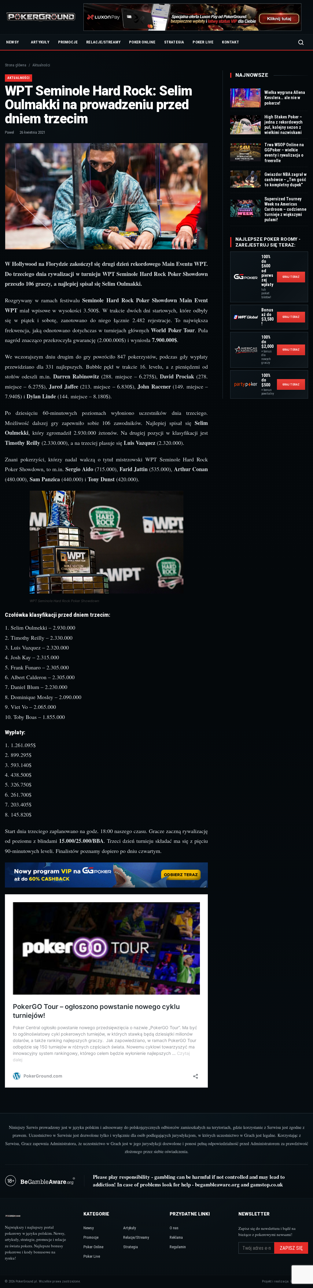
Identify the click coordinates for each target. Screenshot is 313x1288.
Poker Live (203, 42)
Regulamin (178, 1247)
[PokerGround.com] (41, 17)
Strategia (174, 42)
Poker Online (142, 42)
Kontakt (230, 42)
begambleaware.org (217, 1184)
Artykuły (40, 42)
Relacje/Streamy (103, 42)
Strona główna (15, 65)
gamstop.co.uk (266, 1184)
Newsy (12, 42)
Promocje (68, 42)
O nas (174, 1228)
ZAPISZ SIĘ (291, 1248)
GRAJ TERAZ (291, 276)
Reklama (176, 1237)
